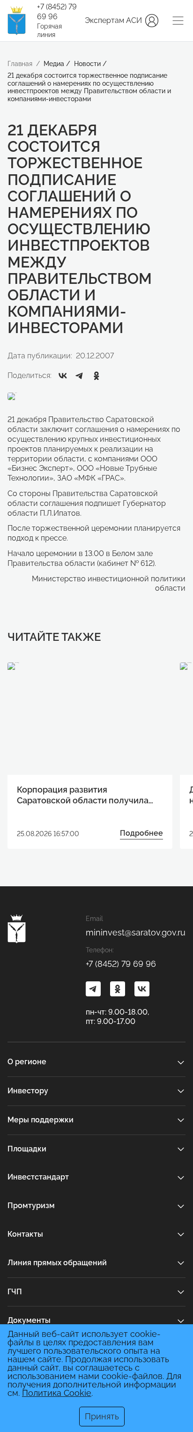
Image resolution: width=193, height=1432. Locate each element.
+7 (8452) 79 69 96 (57, 11)
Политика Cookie (56, 1393)
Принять (102, 1416)
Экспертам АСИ (113, 20)
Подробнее (141, 833)
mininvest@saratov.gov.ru (136, 932)
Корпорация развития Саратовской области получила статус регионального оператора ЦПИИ (86, 795)
